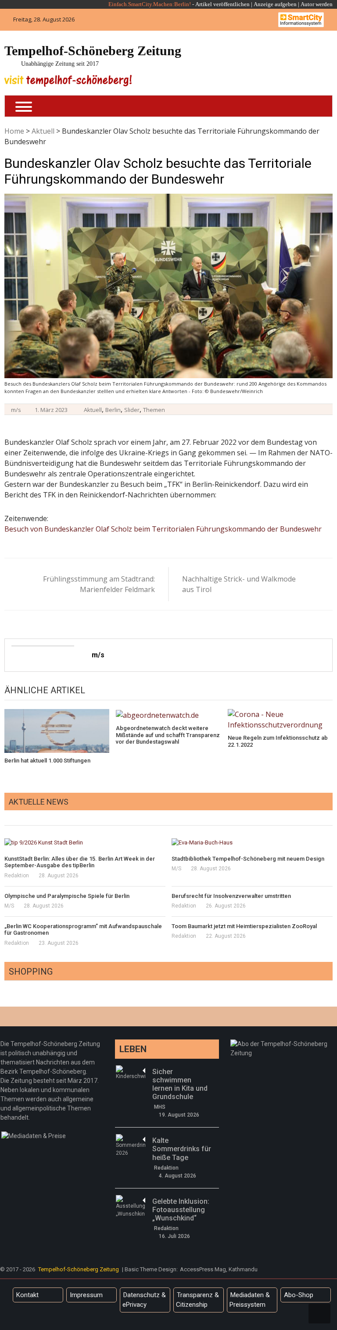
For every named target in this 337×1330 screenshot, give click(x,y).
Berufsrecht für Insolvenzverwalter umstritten (231, 896)
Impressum (86, 1295)
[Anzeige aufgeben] (300, 4)
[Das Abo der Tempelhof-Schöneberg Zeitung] (282, 1043)
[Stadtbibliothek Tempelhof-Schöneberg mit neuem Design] (252, 842)
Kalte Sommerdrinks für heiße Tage (181, 1148)
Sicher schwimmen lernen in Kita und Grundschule (180, 1084)
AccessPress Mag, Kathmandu (219, 1269)
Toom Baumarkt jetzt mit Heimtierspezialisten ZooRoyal (244, 926)
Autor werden (317, 4)
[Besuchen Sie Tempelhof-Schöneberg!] (68, 81)
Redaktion (16, 875)
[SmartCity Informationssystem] (301, 19)
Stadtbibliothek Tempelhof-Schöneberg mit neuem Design (248, 858)
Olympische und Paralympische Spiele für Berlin (66, 896)
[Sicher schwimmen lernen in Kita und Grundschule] (130, 1072)
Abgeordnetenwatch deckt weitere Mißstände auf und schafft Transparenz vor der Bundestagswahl (168, 735)
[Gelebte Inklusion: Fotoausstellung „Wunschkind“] (130, 1206)
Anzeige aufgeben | (276, 4)
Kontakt (27, 1295)
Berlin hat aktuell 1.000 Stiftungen (47, 760)
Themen (154, 410)
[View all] (330, 815)
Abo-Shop (298, 1295)
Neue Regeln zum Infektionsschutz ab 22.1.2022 (278, 741)
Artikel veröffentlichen (222, 4)
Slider (132, 410)
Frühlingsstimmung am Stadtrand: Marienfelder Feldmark (99, 584)
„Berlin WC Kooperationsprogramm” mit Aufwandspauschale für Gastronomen (83, 929)
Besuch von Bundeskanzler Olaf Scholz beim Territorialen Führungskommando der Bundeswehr (163, 529)
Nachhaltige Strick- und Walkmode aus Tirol (239, 584)
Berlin (113, 410)
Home (14, 131)
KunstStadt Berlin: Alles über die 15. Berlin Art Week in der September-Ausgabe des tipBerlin (79, 862)
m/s (16, 410)
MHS (159, 1107)
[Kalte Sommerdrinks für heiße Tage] (130, 1145)
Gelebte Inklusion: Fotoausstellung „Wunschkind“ (180, 1209)
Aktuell (43, 131)
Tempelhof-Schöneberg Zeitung (92, 50)
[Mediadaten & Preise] (33, 1135)
